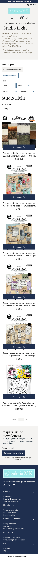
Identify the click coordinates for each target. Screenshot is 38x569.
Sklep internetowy (16, 556)
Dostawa (7, 526)
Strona (14, 419)
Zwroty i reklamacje (10, 501)
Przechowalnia (9, 515)
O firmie (6, 551)
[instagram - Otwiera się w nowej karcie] (9, 485)
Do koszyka (17, 147)
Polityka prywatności (11, 537)
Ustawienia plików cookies (13, 540)
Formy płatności (9, 523)
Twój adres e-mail (8, 448)
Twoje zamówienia (10, 510)
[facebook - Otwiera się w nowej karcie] (4, 485)
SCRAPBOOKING (9, 23)
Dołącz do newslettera (13, 453)
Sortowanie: (7, 104)
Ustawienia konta (10, 512)
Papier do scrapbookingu (26, 23)
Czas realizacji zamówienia (13, 529)
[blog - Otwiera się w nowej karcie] (14, 485)
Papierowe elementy (10, 75)
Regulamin (7, 496)
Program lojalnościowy (12, 499)
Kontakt (6, 548)
